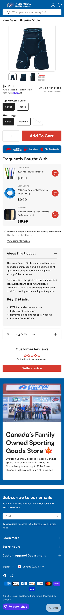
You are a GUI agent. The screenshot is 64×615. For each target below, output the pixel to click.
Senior (8, 106)
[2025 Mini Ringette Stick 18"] (10, 173)
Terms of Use (40, 524)
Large (8, 121)
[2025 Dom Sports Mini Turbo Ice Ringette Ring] (10, 193)
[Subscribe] (57, 517)
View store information (18, 241)
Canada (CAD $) (31, 566)
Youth (23, 106)
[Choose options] (55, 173)
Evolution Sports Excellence (27, 595)
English (6, 566)
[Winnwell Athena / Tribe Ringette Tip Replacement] (10, 214)
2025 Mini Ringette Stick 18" (31, 171)
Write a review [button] (32, 368)
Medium (23, 121)
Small (39, 122)
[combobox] (32, 12)
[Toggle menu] (4, 5)
